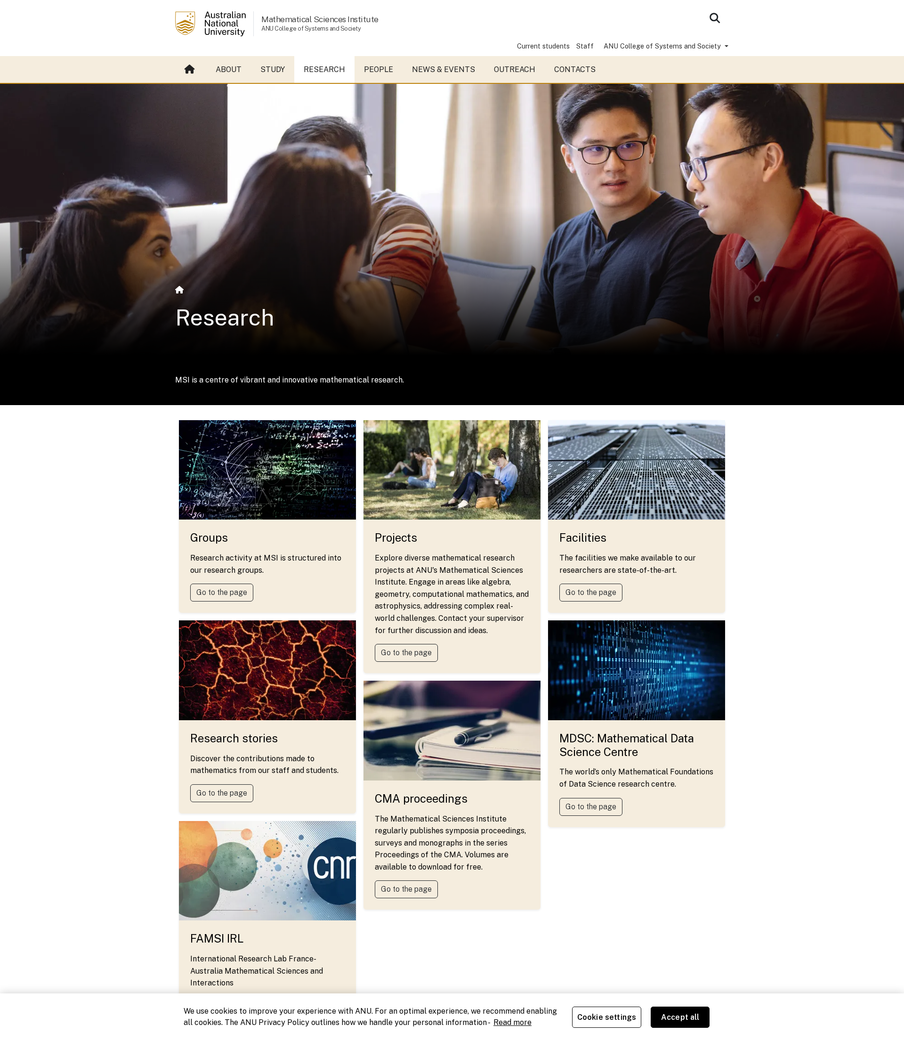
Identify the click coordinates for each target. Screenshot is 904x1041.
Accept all (680, 1017)
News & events (443, 69)
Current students (543, 46)
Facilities (582, 537)
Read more (512, 1022)
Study (272, 69)
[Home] (179, 289)
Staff (585, 46)
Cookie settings (606, 1017)
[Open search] (714, 17)
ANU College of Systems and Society (663, 46)
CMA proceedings (421, 798)
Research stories (234, 738)
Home (190, 69)
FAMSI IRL (217, 938)
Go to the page (221, 592)
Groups (209, 537)
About (229, 69)
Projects (396, 537)
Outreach (514, 69)
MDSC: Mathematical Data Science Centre (626, 745)
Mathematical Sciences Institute (320, 19)
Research (324, 69)
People (378, 69)
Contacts (575, 69)
